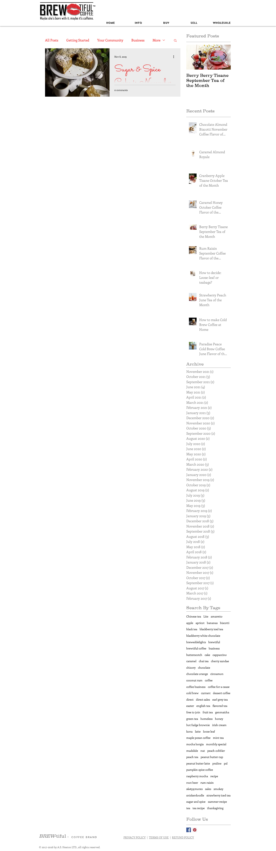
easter (190, 706)
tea (188, 808)
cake (207, 655)
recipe (214, 776)
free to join (193, 712)
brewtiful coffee (196, 648)
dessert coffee (221, 693)
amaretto (216, 616)
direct (190, 699)
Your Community (110, 40)
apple (189, 623)
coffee (209, 680)
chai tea (204, 661)
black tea (191, 629)
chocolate (204, 667)
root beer (192, 782)
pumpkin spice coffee (199, 770)
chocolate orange (197, 674)
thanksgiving (215, 808)
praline (216, 763)
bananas (212, 623)
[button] (138, 23)
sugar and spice (195, 801)
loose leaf (209, 731)
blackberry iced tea (211, 629)
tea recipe (199, 808)
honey (219, 719)
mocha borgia (195, 744)
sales (208, 789)
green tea (192, 719)
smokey (218, 789)
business (214, 648)
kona (189, 731)
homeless (206, 719)
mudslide (192, 751)
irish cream (219, 725)
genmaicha (222, 712)
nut (202, 751)
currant (206, 693)
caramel (191, 661)
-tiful (53, 836)
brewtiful (214, 642)
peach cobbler (216, 751)
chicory (191, 667)
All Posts (51, 40)
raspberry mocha (197, 776)
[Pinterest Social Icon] (194, 830)
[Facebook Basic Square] (188, 830)
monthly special (216, 744)
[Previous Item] (193, 57)
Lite (205, 616)
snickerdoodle (195, 795)
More (156, 40)
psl (226, 763)
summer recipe (217, 801)
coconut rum (194, 680)
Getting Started (77, 40)
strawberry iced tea (218, 795)
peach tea (192, 757)
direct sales (203, 699)
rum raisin (207, 782)
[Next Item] (224, 57)
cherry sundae (220, 661)
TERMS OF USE (159, 837)
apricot (200, 623)
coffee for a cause (219, 687)
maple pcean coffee (198, 738)
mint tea (218, 738)
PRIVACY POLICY (134, 837)
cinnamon (216, 674)
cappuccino (220, 655)
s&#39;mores (194, 789)
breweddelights (196, 642)
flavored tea (220, 706)
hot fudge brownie (198, 725)
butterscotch (194, 655)
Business (137, 40)
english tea (203, 706)
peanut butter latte (198, 763)
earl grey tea (220, 699)
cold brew (192, 693)
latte (198, 731)
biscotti (224, 623)
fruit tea (208, 712)
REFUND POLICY (183, 837)
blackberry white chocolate (203, 635)
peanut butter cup (212, 757)
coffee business (195, 687)
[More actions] (175, 56)
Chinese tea (193, 616)
